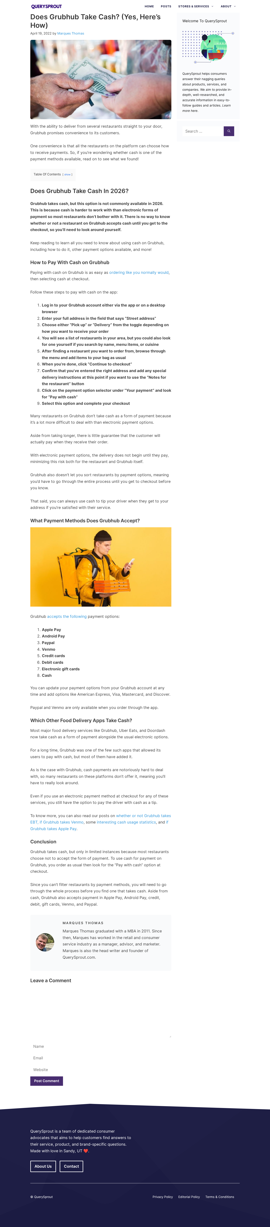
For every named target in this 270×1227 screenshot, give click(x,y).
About (226, 6)
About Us (43, 1166)
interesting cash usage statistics (126, 822)
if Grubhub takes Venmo (62, 822)
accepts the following (67, 616)
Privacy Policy (163, 1197)
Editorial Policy (189, 1197)
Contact (71, 1166)
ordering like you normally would (139, 272)
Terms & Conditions (219, 1197)
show (67, 174)
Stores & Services (193, 6)
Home (149, 6)
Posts (166, 6)
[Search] (229, 131)
